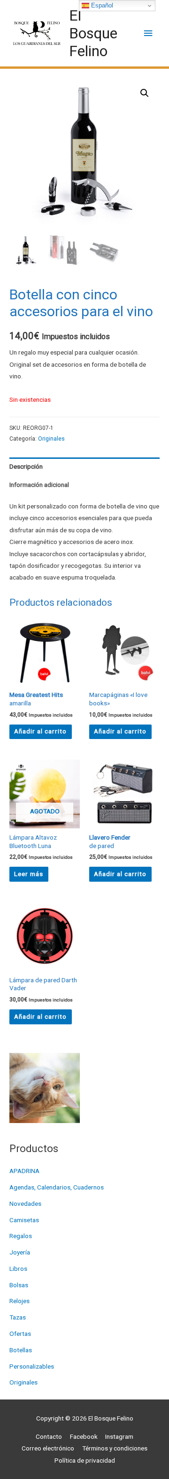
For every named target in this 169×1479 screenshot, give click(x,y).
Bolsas (18, 1285)
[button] (144, 93)
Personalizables (31, 1366)
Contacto (49, 1436)
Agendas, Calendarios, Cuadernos (56, 1187)
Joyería (19, 1252)
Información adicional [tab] (39, 484)
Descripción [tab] (26, 466)
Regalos (20, 1236)
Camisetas (24, 1220)
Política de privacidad (84, 1460)
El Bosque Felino (93, 33)
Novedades (25, 1203)
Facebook (84, 1436)
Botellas (20, 1350)
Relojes (19, 1301)
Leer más (28, 873)
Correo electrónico (48, 1448)
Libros (18, 1268)
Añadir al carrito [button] (40, 731)
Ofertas (20, 1333)
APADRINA (24, 1170)
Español (101, 5)
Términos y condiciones (114, 1448)
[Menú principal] (149, 33)
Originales (23, 1382)
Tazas (17, 1317)
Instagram (119, 1436)
